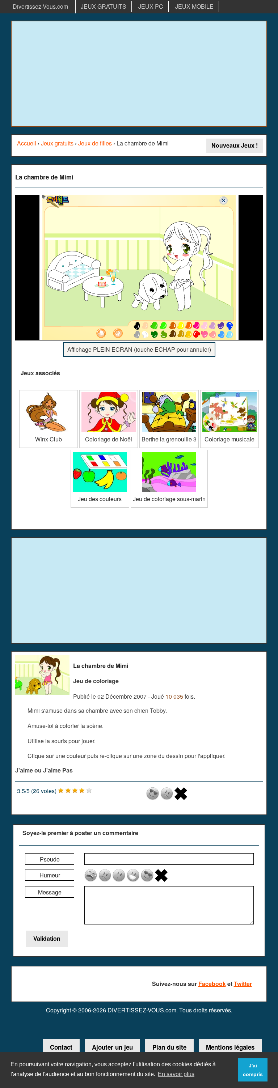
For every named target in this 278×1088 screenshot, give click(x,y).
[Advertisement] (139, 73)
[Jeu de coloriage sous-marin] (169, 452)
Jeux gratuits (57, 143)
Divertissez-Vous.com (40, 6)
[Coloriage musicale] (229, 393)
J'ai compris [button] (253, 1070)
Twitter (243, 983)
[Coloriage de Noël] (109, 393)
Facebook (212, 983)
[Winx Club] (48, 393)
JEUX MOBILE (194, 6)
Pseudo (50, 859)
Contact (61, 1047)
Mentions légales (230, 1047)
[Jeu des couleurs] (100, 452)
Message (50, 892)
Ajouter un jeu (112, 1047)
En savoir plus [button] (176, 1074)
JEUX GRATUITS (103, 6)
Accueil (26, 143)
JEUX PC (150, 6)
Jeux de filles (95, 143)
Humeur (49, 875)
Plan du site (169, 1047)
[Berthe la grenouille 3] (169, 393)
